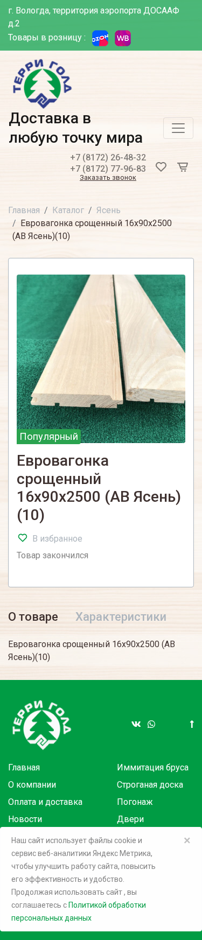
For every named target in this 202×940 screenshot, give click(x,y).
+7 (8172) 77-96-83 (108, 169)
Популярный (48, 436)
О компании (32, 785)
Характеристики (120, 616)
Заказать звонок (108, 177)
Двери (130, 819)
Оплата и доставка (45, 802)
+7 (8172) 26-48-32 (108, 157)
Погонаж (135, 802)
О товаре (33, 616)
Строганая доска (150, 785)
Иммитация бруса (153, 767)
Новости (25, 819)
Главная (24, 210)
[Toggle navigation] (178, 128)
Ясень (108, 210)
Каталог (68, 210)
